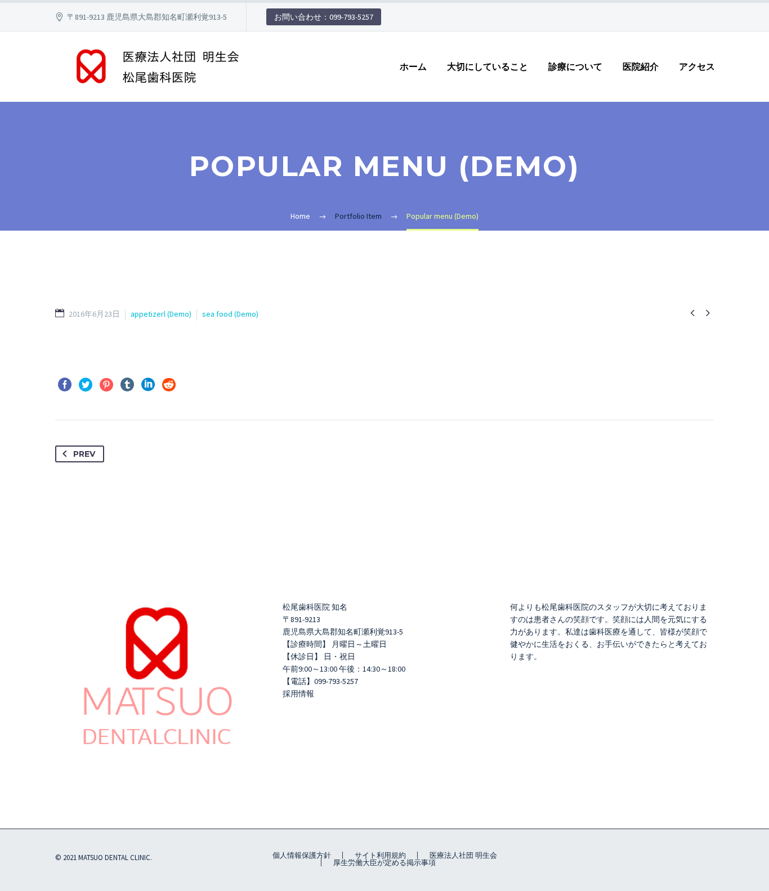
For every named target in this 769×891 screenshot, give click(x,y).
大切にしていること (487, 66)
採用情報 (298, 693)
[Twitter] (85, 385)
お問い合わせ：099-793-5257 (323, 17)
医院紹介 (641, 66)
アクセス (697, 66)
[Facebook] (64, 385)
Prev (84, 454)
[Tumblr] (127, 385)
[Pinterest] (106, 385)
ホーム (413, 66)
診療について (575, 66)
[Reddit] (169, 385)
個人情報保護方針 (301, 855)
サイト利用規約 (380, 855)
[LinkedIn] (148, 385)
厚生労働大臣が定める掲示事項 (384, 862)
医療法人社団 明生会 (463, 855)
